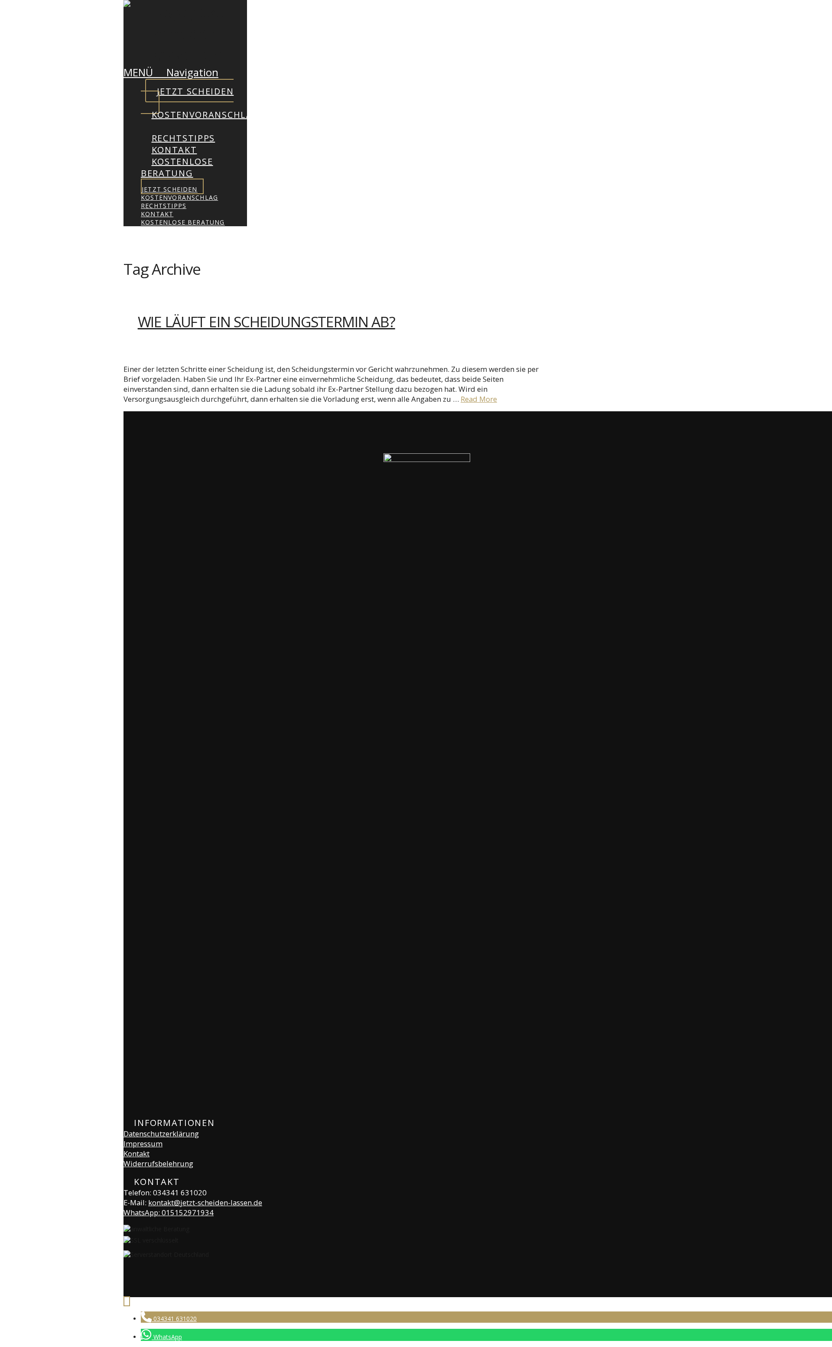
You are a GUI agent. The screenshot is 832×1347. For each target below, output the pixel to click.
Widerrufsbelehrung (158, 1163)
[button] (171, 72)
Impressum (143, 1144)
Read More (479, 399)
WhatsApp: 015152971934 (169, 1212)
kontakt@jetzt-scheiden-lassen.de (205, 1202)
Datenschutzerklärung (161, 1134)
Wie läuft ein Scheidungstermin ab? (266, 322)
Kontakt (137, 1153)
